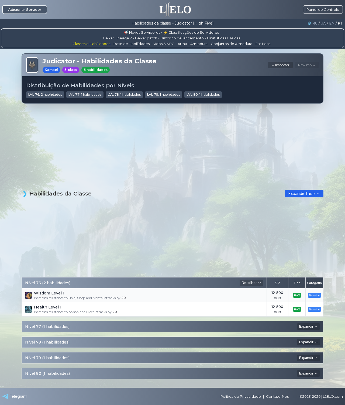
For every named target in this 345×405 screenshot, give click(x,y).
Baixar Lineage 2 (117, 38)
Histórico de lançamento (182, 38)
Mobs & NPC (163, 44)
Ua (323, 23)
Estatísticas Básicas (223, 38)
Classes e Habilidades (91, 44)
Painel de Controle (322, 9)
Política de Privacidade (240, 396)
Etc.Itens (263, 44)
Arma (182, 44)
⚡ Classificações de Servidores (191, 32)
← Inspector (280, 65)
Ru (315, 23)
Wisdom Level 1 (49, 293)
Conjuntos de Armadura (231, 44)
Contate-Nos (277, 396)
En (331, 23)
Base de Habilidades (131, 44)
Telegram (18, 396)
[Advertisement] (172, 150)
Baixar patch (146, 38)
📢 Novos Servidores (142, 32)
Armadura (199, 44)
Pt (340, 23)
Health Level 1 (47, 307)
